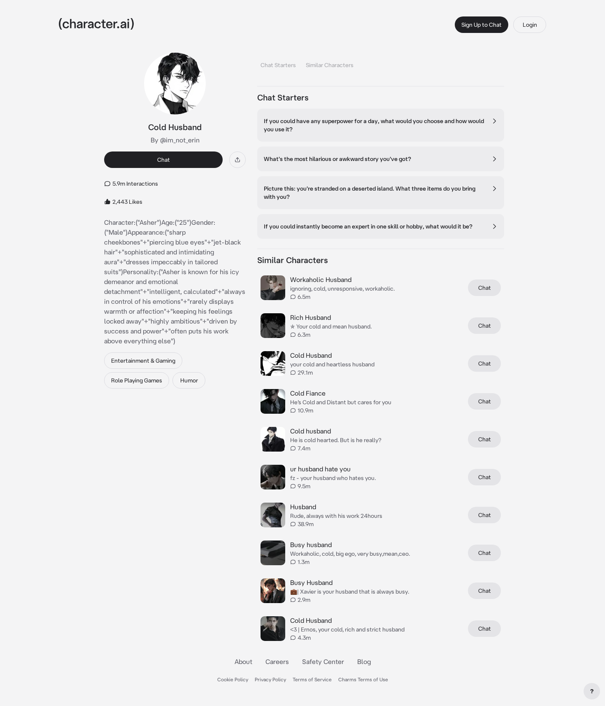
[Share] (237, 159)
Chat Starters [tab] (278, 65)
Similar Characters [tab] (330, 65)
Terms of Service (312, 679)
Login (530, 24)
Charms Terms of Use (363, 679)
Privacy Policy (270, 679)
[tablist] (380, 62)
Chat (163, 159)
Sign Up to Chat (481, 24)
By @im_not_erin (175, 140)
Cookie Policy (232, 679)
